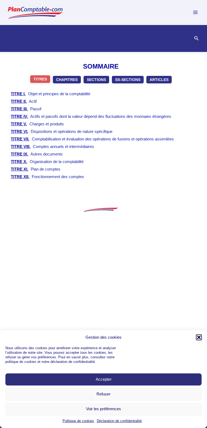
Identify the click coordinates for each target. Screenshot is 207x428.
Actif (24, 101)
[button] (199, 337)
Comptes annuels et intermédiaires (52, 146)
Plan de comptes (35, 169)
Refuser (103, 394)
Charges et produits (37, 124)
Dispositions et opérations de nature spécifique (61, 131)
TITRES (40, 79)
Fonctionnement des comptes (47, 176)
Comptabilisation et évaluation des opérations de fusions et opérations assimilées (92, 139)
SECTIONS (96, 79)
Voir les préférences (103, 408)
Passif (26, 109)
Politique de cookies (78, 421)
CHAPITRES (67, 79)
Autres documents (37, 154)
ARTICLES (159, 79)
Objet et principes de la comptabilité (50, 93)
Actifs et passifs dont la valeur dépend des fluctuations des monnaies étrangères (91, 116)
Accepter (104, 379)
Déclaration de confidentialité (119, 421)
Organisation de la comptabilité (47, 161)
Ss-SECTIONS (127, 79)
